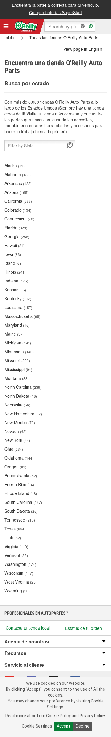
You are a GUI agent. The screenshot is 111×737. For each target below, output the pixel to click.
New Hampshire (23, 413)
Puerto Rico (19, 484)
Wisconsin (18, 573)
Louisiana (18, 307)
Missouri (17, 360)
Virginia (16, 546)
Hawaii (14, 245)
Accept (63, 726)
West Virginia (20, 582)
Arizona (16, 192)
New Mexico (19, 422)
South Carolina (23, 502)
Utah (12, 537)
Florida (15, 228)
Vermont (16, 555)
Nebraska (17, 405)
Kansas (15, 289)
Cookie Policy (58, 715)
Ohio (13, 449)
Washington (20, 564)
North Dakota (20, 396)
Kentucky (17, 298)
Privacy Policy (92, 715)
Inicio (9, 37)
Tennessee (19, 520)
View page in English (82, 49)
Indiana (16, 281)
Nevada (15, 431)
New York (17, 440)
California (18, 201)
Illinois (15, 272)
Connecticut (19, 219)
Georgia (16, 236)
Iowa (12, 254)
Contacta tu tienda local (28, 627)
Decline (82, 726)
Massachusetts (22, 316)
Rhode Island (20, 493)
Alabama (17, 174)
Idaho (13, 263)
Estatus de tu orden (83, 628)
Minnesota (19, 351)
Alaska (14, 166)
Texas (14, 529)
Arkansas (18, 183)
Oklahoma (18, 458)
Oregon (15, 467)
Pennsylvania (20, 475)
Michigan (17, 343)
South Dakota (21, 511)
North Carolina (22, 387)
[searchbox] (69, 26)
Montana (16, 378)
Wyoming (17, 591)
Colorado (17, 210)
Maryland (17, 325)
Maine (14, 334)
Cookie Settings (37, 726)
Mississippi (18, 369)
